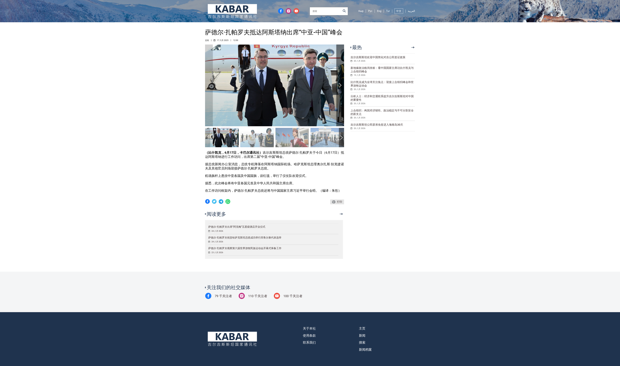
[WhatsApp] (227, 202)
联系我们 (309, 342)
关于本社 (309, 328)
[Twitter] (214, 202)
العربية (411, 11)
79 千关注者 (223, 296)
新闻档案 (365, 349)
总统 (207, 40)
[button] (340, 85)
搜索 (362, 342)
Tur (388, 11)
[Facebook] (207, 202)
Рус (370, 11)
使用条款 (309, 335)
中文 (398, 11)
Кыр (360, 11)
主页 (362, 328)
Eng (379, 11)
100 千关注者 (292, 296)
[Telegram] (221, 202)
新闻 (362, 335)
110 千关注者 (257, 296)
